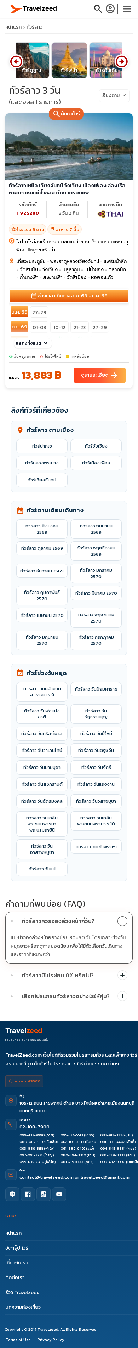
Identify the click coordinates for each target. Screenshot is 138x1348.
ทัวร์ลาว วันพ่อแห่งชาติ (42, 714)
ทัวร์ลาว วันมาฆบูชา (42, 767)
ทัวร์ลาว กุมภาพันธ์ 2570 (42, 595)
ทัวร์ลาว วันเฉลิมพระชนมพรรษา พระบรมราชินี (42, 823)
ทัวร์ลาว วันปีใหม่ (96, 733)
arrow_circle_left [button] (16, 61)
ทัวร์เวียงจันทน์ (42, 479)
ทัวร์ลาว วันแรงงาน (96, 784)
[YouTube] (59, 1194)
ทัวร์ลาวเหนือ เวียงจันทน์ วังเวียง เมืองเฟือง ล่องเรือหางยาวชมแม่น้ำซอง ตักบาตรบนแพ (67, 189)
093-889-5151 (31, 1148)
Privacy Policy (51, 1339)
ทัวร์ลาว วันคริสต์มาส (42, 733)
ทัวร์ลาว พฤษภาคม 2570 (96, 617)
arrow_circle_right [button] (122, 61)
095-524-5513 (72, 1135)
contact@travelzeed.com (47, 1177)
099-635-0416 (31, 1162)
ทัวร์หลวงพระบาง (42, 463)
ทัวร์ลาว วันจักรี (96, 767)
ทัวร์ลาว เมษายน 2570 (42, 615)
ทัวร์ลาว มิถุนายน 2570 (42, 640)
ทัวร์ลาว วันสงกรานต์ (42, 784)
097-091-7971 (30, 1155)
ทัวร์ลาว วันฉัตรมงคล (42, 801)
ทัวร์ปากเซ (42, 446)
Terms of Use (18, 1339)
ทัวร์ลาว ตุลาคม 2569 (42, 548)
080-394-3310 (73, 1155)
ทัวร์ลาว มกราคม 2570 (96, 573)
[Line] (12, 1194)
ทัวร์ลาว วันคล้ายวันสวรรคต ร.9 (42, 691)
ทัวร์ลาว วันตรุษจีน (96, 750)
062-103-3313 (72, 1141)
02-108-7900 (34, 1126)
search (98, 9)
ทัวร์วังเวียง (96, 446)
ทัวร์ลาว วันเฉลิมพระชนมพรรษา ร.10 (96, 820)
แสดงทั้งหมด (33, 343)
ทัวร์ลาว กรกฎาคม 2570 (96, 640)
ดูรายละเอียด (100, 375)
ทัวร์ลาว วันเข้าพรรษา (96, 846)
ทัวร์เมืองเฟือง (96, 463)
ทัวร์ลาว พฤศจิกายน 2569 (96, 551)
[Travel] (33, 8)
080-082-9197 (32, 1141)
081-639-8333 (112, 1155)
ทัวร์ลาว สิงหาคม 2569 (41, 528)
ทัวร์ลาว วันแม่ (42, 869)
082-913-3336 (112, 1135)
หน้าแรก (13, 27)
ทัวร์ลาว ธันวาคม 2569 (42, 570)
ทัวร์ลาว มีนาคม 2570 (96, 593)
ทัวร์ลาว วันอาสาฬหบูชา (42, 849)
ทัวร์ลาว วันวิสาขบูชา (96, 801)
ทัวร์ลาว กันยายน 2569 (96, 528)
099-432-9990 (32, 1135)
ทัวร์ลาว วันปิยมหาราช (96, 689)
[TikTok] (43, 1194)
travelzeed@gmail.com (105, 1177)
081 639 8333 (72, 1162)
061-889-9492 (73, 1148)
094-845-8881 (113, 1148)
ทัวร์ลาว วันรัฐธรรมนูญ (96, 714)
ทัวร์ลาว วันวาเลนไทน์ (42, 750)
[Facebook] (28, 1194)
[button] (69, 921)
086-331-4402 (112, 1141)
